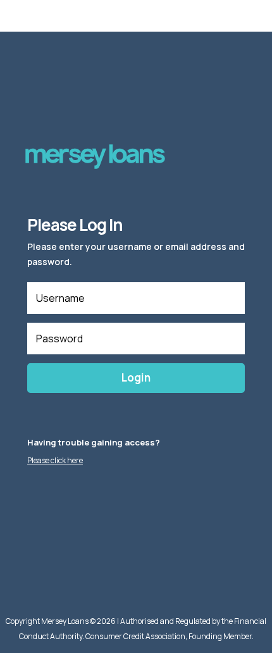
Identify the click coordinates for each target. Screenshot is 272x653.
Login (136, 377)
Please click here (55, 460)
